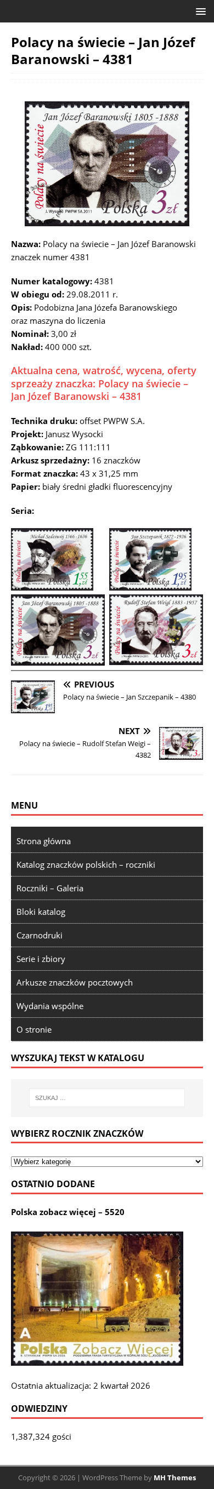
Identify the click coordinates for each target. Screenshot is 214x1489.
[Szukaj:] (107, 1098)
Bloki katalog (40, 911)
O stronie (34, 1029)
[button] (199, 11)
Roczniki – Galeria (49, 888)
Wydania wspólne (49, 1005)
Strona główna (43, 840)
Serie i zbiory (40, 958)
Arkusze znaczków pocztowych (74, 982)
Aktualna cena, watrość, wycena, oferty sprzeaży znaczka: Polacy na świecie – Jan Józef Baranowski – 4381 (103, 383)
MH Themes (175, 1477)
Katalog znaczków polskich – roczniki (85, 864)
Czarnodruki (39, 935)
